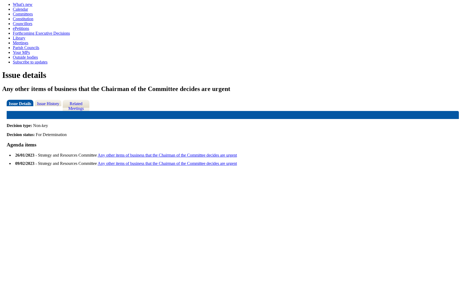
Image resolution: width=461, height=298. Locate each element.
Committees (23, 14)
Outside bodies (25, 57)
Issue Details (20, 103)
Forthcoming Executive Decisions (41, 33)
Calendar (20, 9)
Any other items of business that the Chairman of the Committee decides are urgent (167, 155)
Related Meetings (76, 106)
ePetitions (21, 28)
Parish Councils (26, 47)
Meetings (20, 43)
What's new (23, 4)
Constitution (23, 19)
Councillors (22, 23)
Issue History (48, 103)
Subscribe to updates (30, 62)
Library (19, 38)
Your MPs (21, 52)
